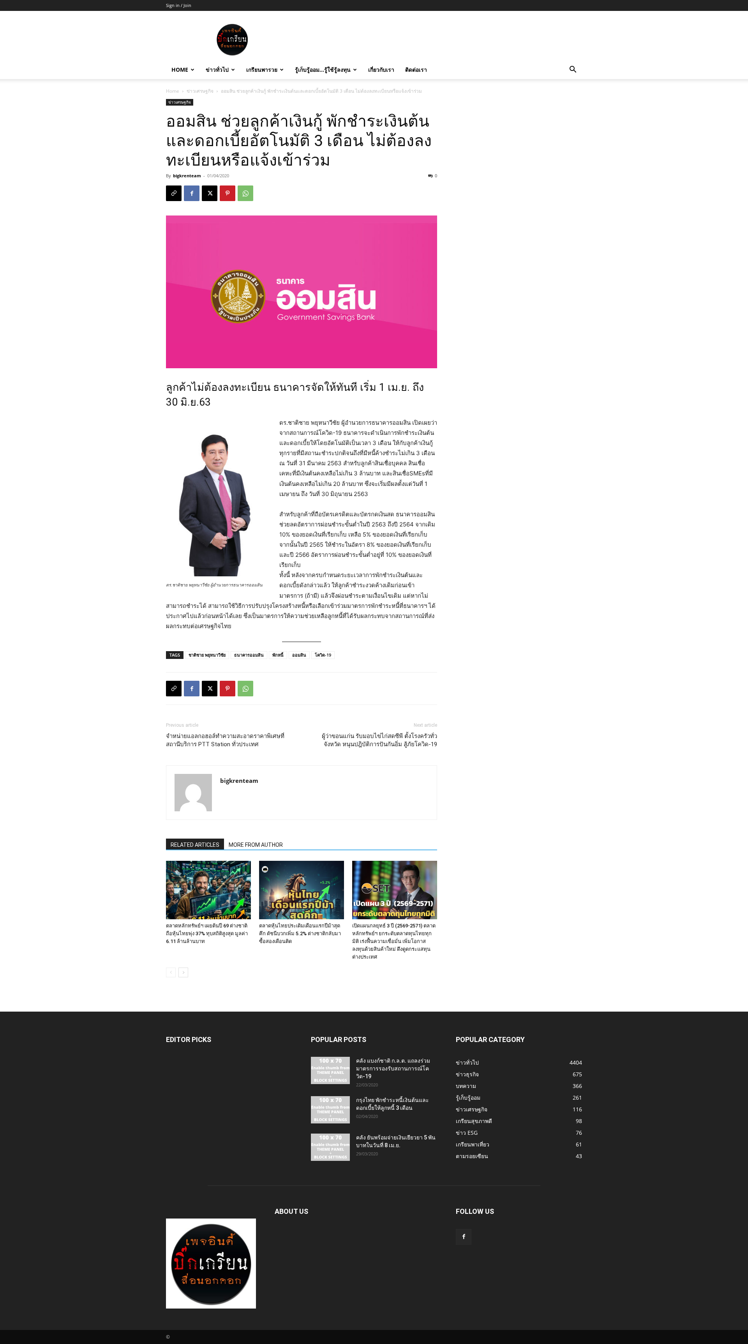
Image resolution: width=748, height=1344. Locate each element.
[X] (209, 193)
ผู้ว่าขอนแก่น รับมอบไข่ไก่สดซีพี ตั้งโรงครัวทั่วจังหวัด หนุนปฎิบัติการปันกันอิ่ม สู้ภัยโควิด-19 (379, 740)
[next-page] (183, 972)
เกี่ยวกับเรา (381, 69)
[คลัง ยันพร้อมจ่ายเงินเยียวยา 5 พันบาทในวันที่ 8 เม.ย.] (330, 1147)
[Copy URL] (174, 193)
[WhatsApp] (245, 193)
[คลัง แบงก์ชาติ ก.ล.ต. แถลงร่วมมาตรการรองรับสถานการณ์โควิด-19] (330, 1070)
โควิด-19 (323, 655)
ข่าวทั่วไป (217, 69)
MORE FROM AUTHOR (256, 845)
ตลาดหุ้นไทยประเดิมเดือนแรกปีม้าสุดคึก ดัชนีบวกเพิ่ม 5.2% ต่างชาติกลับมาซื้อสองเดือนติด (300, 933)
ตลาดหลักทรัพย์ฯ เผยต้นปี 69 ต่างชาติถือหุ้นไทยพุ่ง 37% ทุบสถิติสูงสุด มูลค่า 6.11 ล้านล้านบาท (207, 933)
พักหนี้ (278, 655)
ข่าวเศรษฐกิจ (200, 91)
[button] (572, 70)
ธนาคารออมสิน (249, 655)
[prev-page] (171, 972)
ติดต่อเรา (416, 69)
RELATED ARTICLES (195, 845)
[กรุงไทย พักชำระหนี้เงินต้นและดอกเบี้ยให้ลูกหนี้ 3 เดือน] (330, 1109)
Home (179, 69)
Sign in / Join (178, 5)
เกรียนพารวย (261, 69)
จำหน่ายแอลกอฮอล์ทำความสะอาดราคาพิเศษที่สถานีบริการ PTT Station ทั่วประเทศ (225, 740)
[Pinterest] (227, 193)
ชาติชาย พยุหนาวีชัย (207, 655)
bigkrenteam (187, 175)
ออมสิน (299, 655)
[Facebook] (191, 193)
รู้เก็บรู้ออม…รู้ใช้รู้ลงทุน (323, 69)
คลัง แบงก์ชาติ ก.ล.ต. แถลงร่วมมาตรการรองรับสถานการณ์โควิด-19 (393, 1068)
